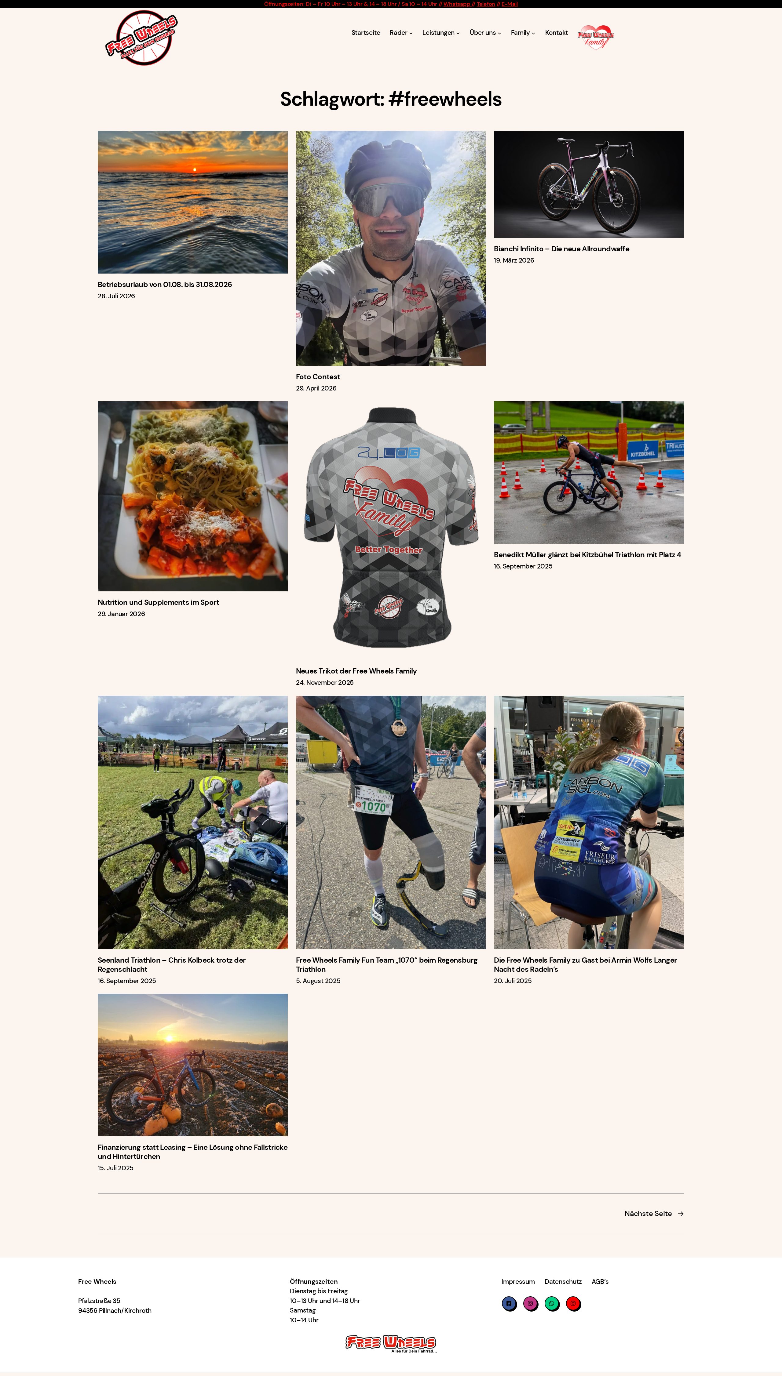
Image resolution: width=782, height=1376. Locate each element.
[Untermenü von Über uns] (500, 33)
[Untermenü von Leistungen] (458, 33)
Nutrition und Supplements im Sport (158, 602)
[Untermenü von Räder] (411, 33)
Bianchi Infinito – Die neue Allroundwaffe (561, 248)
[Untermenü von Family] (533, 33)
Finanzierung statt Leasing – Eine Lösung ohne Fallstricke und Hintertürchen (192, 1152)
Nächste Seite (654, 1213)
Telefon (486, 4)
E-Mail (510, 4)
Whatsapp (458, 4)
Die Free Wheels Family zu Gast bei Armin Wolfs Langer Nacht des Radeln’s (585, 965)
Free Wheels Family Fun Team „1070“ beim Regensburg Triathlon (387, 965)
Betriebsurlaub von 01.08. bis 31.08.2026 (165, 284)
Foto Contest (318, 376)
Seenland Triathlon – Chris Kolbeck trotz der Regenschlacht (172, 965)
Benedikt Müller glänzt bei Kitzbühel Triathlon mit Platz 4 (587, 554)
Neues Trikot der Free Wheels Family (356, 671)
